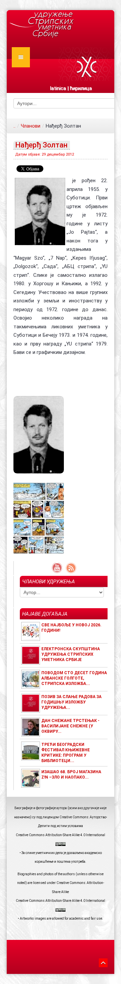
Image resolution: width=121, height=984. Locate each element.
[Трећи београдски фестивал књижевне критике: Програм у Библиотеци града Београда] (30, 751)
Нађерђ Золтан (41, 145)
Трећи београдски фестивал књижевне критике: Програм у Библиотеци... (65, 752)
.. (14, 126)
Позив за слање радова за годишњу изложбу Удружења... (71, 702)
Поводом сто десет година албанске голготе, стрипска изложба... (74, 678)
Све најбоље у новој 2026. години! (71, 628)
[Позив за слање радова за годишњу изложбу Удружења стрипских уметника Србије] (30, 703)
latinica (58, 88)
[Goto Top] (103, 962)
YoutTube (56, 568)
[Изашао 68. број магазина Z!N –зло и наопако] (30, 778)
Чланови (30, 126)
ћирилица (81, 88)
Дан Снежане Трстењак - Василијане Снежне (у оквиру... (70, 726)
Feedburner (71, 568)
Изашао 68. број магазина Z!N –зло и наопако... (71, 774)
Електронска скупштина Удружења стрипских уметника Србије (70, 654)
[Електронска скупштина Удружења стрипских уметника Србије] (30, 655)
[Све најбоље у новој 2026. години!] (30, 631)
